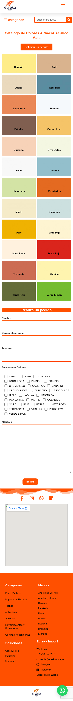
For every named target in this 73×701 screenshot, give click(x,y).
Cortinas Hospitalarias (17, 634)
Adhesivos (11, 612)
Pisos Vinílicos (13, 593)
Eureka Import (47, 641)
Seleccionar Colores (14, 367)
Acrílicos (10, 618)
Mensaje (7, 422)
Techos (9, 605)
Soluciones (13, 643)
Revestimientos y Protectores (14, 626)
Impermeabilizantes (16, 599)
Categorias (13, 585)
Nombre (6, 318)
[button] (63, 5)
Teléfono (7, 348)
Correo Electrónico (13, 333)
